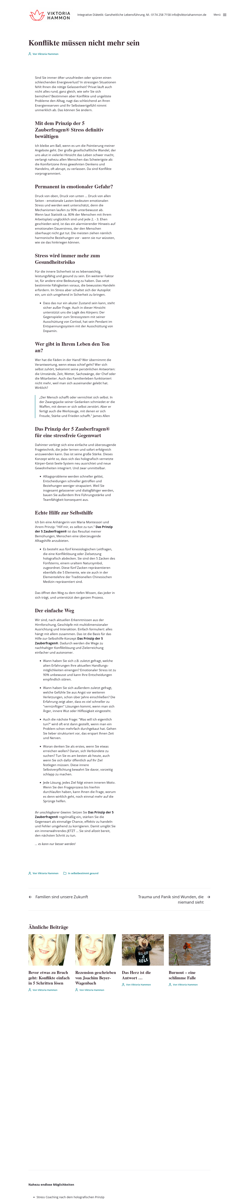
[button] (220, 14)
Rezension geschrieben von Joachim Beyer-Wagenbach (95, 977)
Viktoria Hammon (48, 53)
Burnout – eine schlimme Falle (182, 975)
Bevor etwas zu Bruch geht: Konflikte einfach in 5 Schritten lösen (49, 977)
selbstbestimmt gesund (84, 873)
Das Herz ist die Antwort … (136, 975)
